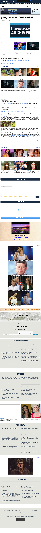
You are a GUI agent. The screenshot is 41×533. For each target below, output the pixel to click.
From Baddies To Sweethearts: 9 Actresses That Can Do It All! (7, 91)
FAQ (11, 510)
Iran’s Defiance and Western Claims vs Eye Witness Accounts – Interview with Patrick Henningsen (11, 365)
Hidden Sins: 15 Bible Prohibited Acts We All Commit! (33, 172)
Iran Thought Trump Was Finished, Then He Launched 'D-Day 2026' (29, 447)
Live (37, 3)
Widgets (20, 512)
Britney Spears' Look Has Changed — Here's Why (30, 419)
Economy (8, 3)
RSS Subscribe (37, 510)
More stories (15, 13)
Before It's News (9, 1)
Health (12, 3)
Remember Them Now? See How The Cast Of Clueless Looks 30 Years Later (20, 160)
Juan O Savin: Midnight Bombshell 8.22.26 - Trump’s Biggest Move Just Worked (29, 386)
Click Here (10, 103)
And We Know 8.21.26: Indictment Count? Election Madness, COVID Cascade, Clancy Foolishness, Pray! (30, 438)
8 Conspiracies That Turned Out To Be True (16, 275)
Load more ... (20, 218)
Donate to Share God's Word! (20, 239)
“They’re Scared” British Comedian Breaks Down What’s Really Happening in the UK (30, 497)
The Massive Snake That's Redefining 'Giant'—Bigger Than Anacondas (7, 79)
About (2, 510)
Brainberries (3, 76)
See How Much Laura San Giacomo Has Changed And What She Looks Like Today (33, 160)
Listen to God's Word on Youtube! (20, 237)
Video (39, 3)
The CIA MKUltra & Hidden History (27, 490)
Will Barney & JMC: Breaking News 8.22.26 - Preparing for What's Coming (29, 394)
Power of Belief (22, 3)
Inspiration (34, 3)
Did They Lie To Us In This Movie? (14, 305)
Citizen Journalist (24, 103)
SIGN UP (15, 329)
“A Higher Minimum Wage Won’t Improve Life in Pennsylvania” (18, 60)
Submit (36, 334)
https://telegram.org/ (14, 317)
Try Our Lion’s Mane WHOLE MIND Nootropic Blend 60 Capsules (12, 111)
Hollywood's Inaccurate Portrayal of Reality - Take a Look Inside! (32, 91)
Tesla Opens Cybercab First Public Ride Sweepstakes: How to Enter (28, 487)
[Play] (20, 228)
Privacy (17, 510)
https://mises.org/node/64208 (9, 63)
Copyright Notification (30, 510)
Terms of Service (22, 510)
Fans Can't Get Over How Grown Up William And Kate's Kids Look (20, 172)
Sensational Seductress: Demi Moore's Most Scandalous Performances (8, 420)
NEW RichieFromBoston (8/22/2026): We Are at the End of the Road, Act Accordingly (30, 349)
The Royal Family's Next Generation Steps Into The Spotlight (20, 290)
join (5, 99)
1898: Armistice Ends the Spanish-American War (30, 493)
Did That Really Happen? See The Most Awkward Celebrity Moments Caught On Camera (19, 79)
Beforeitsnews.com (9, 6)
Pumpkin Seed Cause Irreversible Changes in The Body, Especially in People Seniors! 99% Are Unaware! (10, 357)
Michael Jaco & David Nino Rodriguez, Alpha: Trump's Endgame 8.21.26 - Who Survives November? (29, 434)
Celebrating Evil (4, 490)
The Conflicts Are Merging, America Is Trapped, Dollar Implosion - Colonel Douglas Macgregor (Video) (10, 447)
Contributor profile (10, 13)
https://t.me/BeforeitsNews (31, 317)
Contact (14, 510)
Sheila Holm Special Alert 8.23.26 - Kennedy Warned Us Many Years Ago (29, 353)
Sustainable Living (28, 3)
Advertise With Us (7, 510)
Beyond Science (16, 3)
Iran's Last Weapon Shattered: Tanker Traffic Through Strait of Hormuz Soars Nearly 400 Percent (30, 357)
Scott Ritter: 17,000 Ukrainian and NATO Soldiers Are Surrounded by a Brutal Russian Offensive (10, 433)
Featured (4, 3)
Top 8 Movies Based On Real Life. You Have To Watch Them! (20, 260)
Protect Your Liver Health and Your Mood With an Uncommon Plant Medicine (30, 483)
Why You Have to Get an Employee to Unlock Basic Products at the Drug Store (11, 501)
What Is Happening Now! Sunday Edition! (9, 348)
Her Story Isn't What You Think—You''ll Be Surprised (7, 172)
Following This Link (30, 136)
